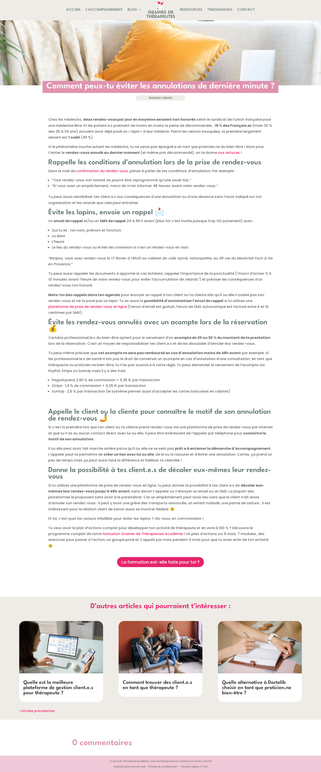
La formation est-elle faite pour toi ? (160, 562)
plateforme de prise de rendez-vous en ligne (87, 306)
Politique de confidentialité (162, 766)
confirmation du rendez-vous (102, 170)
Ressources (191, 9)
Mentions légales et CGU (194, 766)
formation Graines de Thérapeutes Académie (142, 533)
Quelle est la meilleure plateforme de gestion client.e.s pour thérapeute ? (58, 687)
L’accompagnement (104, 9)
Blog (132, 9)
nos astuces (229, 152)
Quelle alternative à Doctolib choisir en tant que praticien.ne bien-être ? (256, 687)
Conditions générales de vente (129, 766)
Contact (246, 9)
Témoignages (219, 9)
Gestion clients (160, 98)
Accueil (73, 9)
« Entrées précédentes (37, 711)
